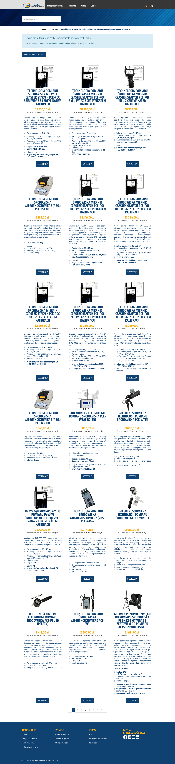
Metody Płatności (61, 742)
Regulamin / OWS (27, 742)
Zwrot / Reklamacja (62, 738)
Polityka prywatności (29, 738)
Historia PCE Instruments (98, 738)
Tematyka (72, 5)
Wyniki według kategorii (33, 54)
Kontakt (24, 734)
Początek (55, 29)
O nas (91, 734)
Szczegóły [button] (43, 164)
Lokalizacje (93, 742)
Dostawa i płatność (62, 734)
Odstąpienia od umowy (29, 746)
